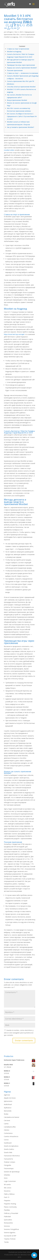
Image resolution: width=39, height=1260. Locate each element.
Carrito (6, 1124)
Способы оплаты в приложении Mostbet (21, 87)
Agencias (7, 1095)
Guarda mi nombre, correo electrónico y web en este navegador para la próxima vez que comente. (18, 1032)
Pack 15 (6, 1197)
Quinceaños (8, 1220)
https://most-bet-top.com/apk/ (14, 334)
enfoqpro (10, 32)
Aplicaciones (8, 1101)
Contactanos (8, 1133)
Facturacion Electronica (12, 1156)
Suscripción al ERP (10, 1236)
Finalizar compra (9, 1162)
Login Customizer (10, 1181)
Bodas (6, 1114)
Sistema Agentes (9, 1232)
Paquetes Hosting (10, 1204)
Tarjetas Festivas (9, 1239)
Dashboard (7, 1143)
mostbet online (9, 150)
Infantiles (7, 1175)
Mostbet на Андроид (14, 52)
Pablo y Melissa (9, 1194)
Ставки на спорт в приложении (18, 49)
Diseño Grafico (9, 1149)
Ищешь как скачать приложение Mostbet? (22, 68)
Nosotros (7, 1191)
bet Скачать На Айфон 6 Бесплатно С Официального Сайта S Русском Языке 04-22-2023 (22, 116)
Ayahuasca (7, 1108)
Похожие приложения (15, 70)
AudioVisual (8, 1104)
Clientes (6, 1130)
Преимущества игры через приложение (21, 65)
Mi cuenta (7, 1184)
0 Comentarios (29, 37)
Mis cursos (7, 1188)
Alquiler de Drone (10, 1098)
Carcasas (7, 1120)
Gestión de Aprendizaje (12, 1172)
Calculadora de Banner (11, 1117)
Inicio (5, 1178)
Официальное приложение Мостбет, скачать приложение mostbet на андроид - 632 (19, 34)
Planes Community (10, 1207)
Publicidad (7, 1216)
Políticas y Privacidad (11, 1213)
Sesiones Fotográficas (11, 1229)
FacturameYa (8, 1159)
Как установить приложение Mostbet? (20, 127)
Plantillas (7, 1210)
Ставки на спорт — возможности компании (22, 73)
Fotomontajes (9, 1168)
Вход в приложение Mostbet (17, 100)
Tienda (6, 1242)
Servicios (7, 1226)
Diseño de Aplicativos (11, 1146)
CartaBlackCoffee (10, 1127)
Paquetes (7, 1200)
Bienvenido (7, 1111)
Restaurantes (8, 1223)
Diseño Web (8, 1152)
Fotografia (7, 1165)
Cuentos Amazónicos (11, 1136)
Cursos (6, 1140)
